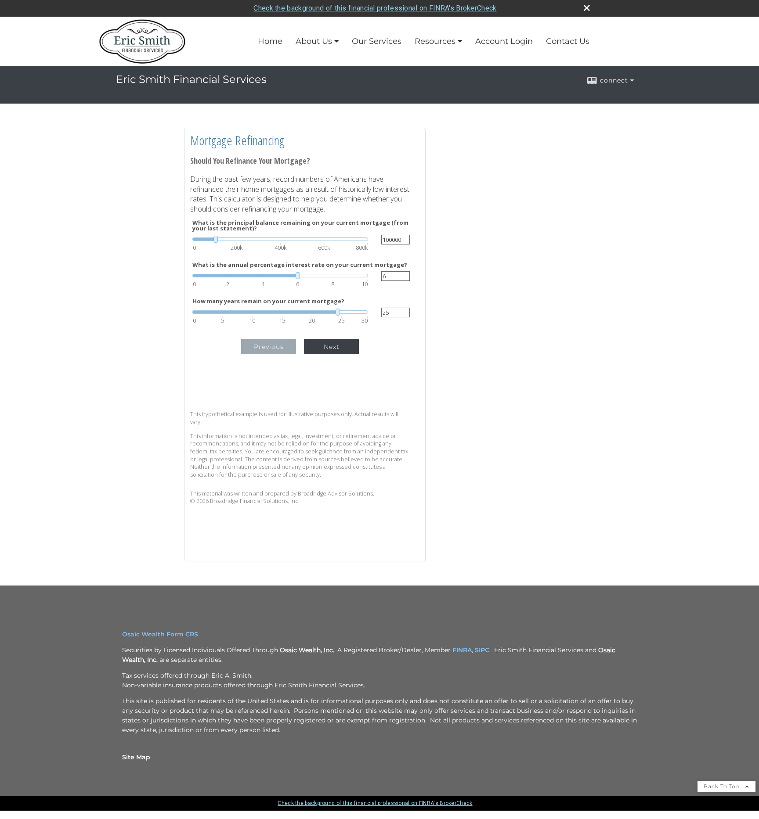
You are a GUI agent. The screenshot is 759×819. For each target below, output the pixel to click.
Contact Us (567, 41)
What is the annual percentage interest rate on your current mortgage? (299, 265)
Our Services (376, 41)
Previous (269, 347)
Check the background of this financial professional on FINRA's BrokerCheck (374, 8)
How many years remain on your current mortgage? (268, 301)
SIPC (482, 650)
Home (270, 41)
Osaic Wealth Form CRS (160, 634)
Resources (435, 41)
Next (332, 347)
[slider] (280, 239)
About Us (314, 41)
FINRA (462, 650)
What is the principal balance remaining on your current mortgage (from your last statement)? (300, 225)
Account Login (504, 41)
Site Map (136, 757)
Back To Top (722, 786)
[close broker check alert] (586, 7)
